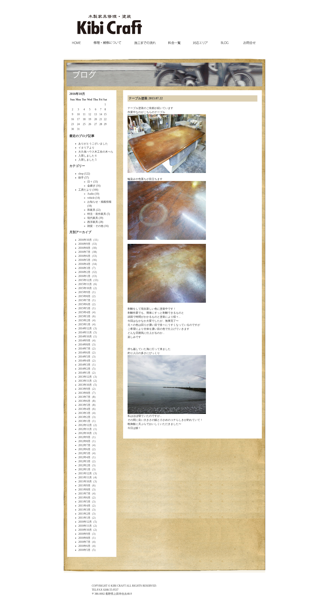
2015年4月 (84, 312)
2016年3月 (84, 268)
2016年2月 (84, 272)
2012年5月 (84, 453)
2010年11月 (85, 525)
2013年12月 (85, 376)
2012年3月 (84, 461)
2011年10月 (85, 481)
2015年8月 (84, 296)
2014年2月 (84, 368)
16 (72, 119)
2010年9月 (84, 533)
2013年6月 (84, 401)
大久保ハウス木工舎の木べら (95, 151)
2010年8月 (84, 537)
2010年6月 (84, 545)
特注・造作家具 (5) (98, 213)
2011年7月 (84, 493)
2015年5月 (84, 308)
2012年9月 (84, 437)
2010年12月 (85, 521)
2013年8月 (84, 392)
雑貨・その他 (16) (98, 226)
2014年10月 (85, 336)
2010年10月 (85, 529)
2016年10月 (85, 239)
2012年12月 (85, 425)
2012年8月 (84, 441)
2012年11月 (85, 429)
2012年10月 (85, 433)
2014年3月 (84, 364)
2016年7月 (84, 251)
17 (78, 119)
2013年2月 (84, 417)
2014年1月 (84, 372)
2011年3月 (84, 509)
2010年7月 (84, 541)
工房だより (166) (88, 189)
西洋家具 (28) (95, 222)
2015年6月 (84, 304)
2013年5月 (84, 405)
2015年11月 (85, 284)
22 (105, 119)
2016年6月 (84, 256)
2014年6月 (84, 352)
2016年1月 (84, 276)
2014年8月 (84, 344)
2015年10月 (85, 288)
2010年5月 (84, 550)
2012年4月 (84, 457)
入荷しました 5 (87, 159)
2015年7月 (84, 300)
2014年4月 (84, 360)
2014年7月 (84, 348)
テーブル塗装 (138, 98)
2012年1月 (84, 469)
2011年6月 (84, 497)
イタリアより (86, 147)
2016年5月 (84, 260)
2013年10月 (85, 384)
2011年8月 (84, 489)
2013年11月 (85, 380)
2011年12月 (85, 473)
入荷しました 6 (87, 155)
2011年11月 (85, 477)
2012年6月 (84, 449)
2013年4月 (84, 409)
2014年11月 (85, 332)
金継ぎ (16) (93, 185)
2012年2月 (84, 465)
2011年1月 (84, 517)
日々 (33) (92, 181)
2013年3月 (84, 413)
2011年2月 (84, 513)
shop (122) (84, 173)
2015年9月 (84, 292)
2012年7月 (84, 445)
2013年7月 (84, 396)
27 (95, 124)
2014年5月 (84, 356)
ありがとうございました (93, 143)
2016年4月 (84, 264)
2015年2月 (84, 320)
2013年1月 (84, 421)
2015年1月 (84, 324)
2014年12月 (85, 328)
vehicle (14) (93, 197)
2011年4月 (84, 505)
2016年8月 (84, 247)
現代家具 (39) (95, 217)
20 (95, 119)
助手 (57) (83, 177)
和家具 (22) (93, 209)
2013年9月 (84, 388)
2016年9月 (84, 243)
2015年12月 (85, 280)
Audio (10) (93, 193)
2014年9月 (84, 340)
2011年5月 (84, 501)
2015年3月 (84, 316)
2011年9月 (84, 485)
